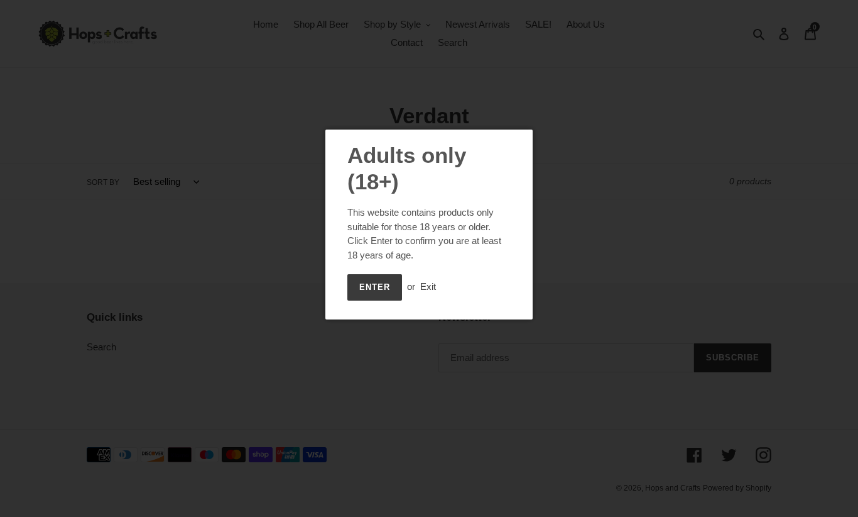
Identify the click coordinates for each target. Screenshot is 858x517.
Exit (428, 286)
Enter (374, 287)
